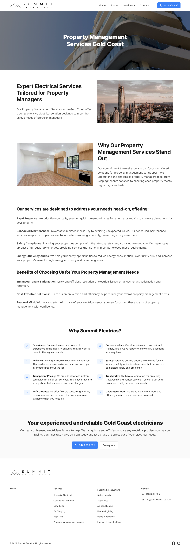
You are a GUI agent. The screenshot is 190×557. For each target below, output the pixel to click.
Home (102, 5)
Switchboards (104, 495)
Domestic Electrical (62, 495)
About (114, 5)
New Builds (58, 506)
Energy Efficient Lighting (109, 522)
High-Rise (58, 516)
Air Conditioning (105, 506)
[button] (129, 5)
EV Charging (59, 511)
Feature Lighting (105, 511)
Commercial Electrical (63, 500)
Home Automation (106, 516)
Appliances (102, 500)
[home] (31, 5)
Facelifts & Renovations (108, 490)
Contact (144, 5)
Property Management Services (68, 522)
